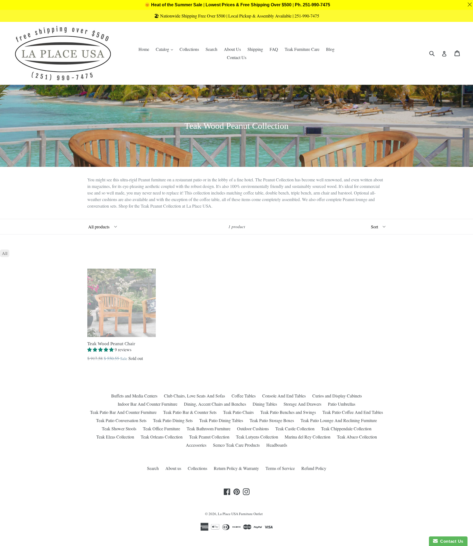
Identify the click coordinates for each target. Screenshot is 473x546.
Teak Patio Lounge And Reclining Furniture (339, 420)
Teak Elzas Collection (115, 437)
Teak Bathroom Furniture (208, 428)
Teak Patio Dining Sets (173, 420)
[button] (101, 349)
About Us (232, 49)
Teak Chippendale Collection (346, 428)
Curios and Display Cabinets (337, 396)
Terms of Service (280, 468)
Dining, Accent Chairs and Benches (215, 404)
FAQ (274, 49)
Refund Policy (313, 468)
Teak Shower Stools (119, 428)
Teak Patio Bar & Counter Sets (190, 412)
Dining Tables (265, 404)
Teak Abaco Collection (357, 437)
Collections (189, 49)
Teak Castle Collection (295, 428)
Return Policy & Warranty (236, 468)
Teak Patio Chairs (238, 412)
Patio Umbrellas (341, 404)
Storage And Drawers (302, 404)
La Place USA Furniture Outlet (240, 513)
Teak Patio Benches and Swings (288, 412)
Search (211, 49)
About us (173, 468)
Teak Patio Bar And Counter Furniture (123, 412)
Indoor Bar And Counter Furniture (147, 404)
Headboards (276, 445)
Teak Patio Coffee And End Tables (352, 412)
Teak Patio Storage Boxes (272, 420)
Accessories (196, 445)
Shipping (255, 49)
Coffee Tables (244, 396)
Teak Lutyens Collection (257, 437)
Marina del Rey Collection (307, 437)
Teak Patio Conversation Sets (121, 420)
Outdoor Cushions (253, 428)
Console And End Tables (284, 396)
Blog (330, 49)
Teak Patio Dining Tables (221, 420)
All (4, 253)
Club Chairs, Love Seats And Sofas (194, 396)
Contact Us (236, 57)
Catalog (166, 49)
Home (144, 49)
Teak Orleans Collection (162, 437)
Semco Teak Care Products (236, 445)
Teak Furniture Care (302, 49)
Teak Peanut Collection (209, 437)
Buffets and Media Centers (134, 396)
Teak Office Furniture (161, 428)
